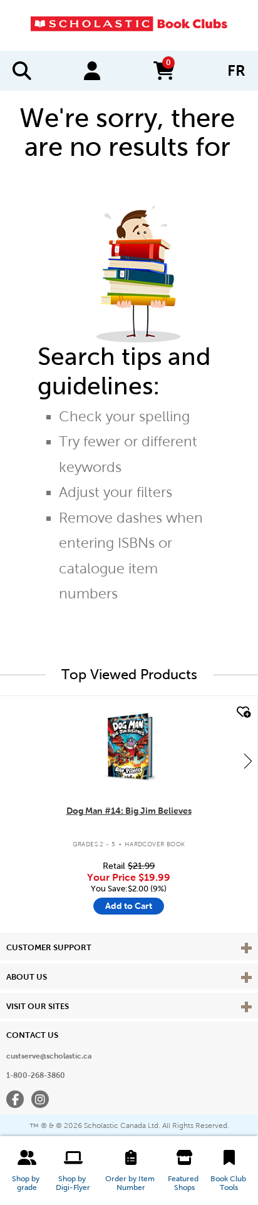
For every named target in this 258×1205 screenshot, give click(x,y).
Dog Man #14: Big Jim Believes (129, 811)
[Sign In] (92, 70)
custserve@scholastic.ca (48, 1056)
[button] (26, 1170)
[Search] (22, 70)
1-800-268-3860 (35, 1075)
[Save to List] (242, 712)
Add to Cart (128, 906)
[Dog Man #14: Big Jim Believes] (128, 746)
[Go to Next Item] (248, 760)
